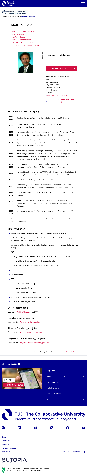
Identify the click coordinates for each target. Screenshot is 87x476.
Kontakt (4, 437)
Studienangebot (53, 382)
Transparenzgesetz (9, 448)
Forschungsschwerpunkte (21, 40)
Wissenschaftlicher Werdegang (23, 31)
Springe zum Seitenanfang (73, 451)
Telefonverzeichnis (54, 394)
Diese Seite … (71, 352)
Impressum (6, 440)
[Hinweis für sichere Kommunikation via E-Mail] (74, 68)
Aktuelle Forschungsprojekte (22, 42)
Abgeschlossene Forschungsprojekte (25, 45)
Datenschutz (6, 444)
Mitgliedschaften (18, 34)
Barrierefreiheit (7, 452)
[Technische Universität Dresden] (8, 3)
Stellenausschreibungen (56, 377)
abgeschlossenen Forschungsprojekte (34, 343)
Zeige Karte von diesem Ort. (58, 95)
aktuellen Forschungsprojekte (31, 332)
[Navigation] (83, 3)
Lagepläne (51, 371)
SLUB (49, 399)
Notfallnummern (53, 388)
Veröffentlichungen (19, 37)
